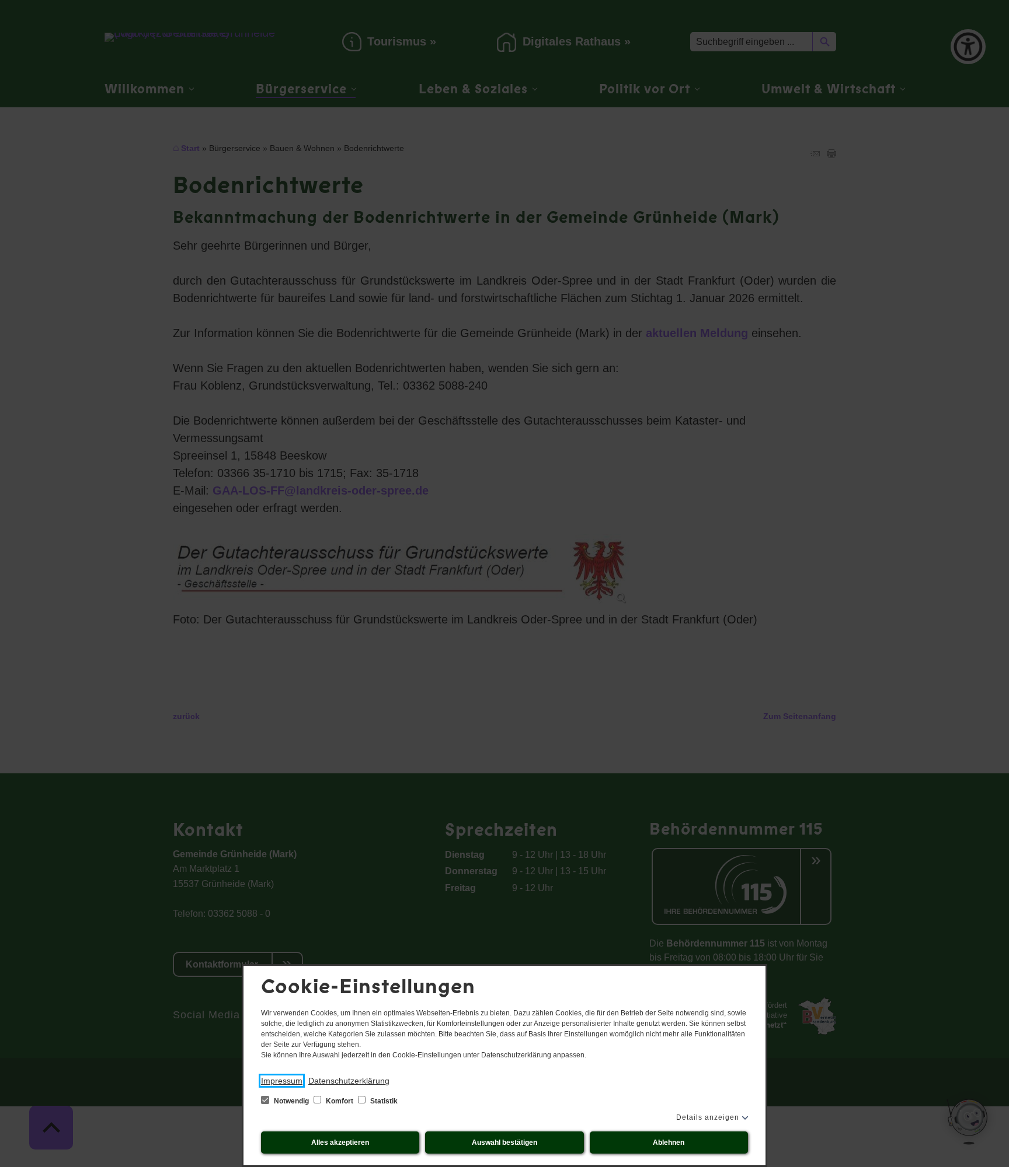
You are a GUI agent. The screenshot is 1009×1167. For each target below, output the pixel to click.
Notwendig (291, 1101)
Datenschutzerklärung (348, 1080)
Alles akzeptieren (340, 1142)
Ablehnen (668, 1142)
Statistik (383, 1101)
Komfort (339, 1101)
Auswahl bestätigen (504, 1142)
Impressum (281, 1080)
